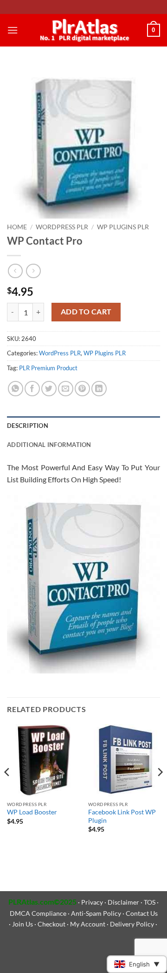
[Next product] (15, 271)
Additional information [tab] (49, 444)
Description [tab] (27, 425)
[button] (12, 30)
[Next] (159, 790)
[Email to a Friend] (65, 388)
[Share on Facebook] (32, 388)
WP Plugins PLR (123, 227)
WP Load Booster (32, 812)
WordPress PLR (62, 227)
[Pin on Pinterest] (82, 388)
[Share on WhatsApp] (15, 388)
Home (17, 227)
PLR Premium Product (48, 368)
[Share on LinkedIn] (99, 388)
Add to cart (86, 311)
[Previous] (7, 790)
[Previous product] (33, 271)
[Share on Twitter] (49, 388)
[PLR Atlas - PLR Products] (82, 30)
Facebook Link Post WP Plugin (122, 816)
